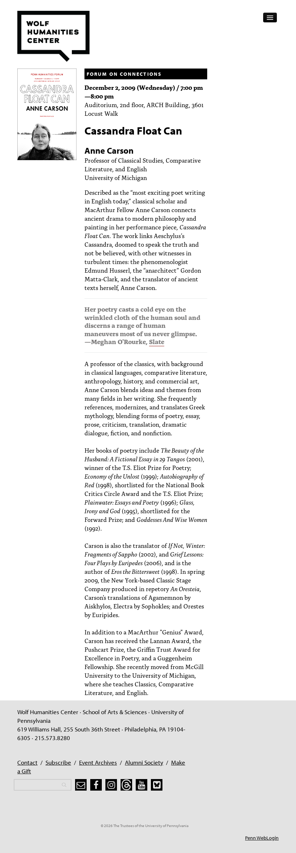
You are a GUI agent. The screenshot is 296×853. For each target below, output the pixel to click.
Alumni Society (144, 762)
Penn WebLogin (262, 838)
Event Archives (98, 762)
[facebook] (96, 785)
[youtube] (141, 785)
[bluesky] (156, 785)
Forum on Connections (124, 74)
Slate (156, 341)
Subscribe (58, 762)
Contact (27, 762)
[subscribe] (81, 785)
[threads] (126, 785)
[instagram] (111, 785)
